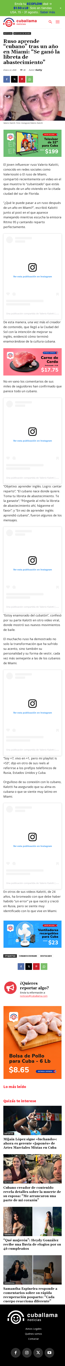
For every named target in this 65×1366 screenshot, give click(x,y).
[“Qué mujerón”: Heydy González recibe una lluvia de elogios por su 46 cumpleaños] (32, 1221)
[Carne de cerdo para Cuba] (32, 362)
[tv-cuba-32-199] (33, 155)
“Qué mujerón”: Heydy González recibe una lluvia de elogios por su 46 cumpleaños (32, 1244)
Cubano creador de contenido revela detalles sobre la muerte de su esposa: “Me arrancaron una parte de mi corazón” (32, 1194)
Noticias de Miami (22, 33)
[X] (14, 79)
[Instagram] (27, 1353)
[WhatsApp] (29, 79)
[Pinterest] (22, 79)
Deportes (8, 1133)
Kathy (38, 69)
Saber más (47, 12)
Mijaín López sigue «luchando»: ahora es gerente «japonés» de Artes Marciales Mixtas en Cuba (30, 1143)
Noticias (8, 33)
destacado (46, 956)
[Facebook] (6, 79)
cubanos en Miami (28, 956)
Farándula (9, 1234)
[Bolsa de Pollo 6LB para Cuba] (33, 1078)
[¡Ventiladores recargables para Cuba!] (33, 946)
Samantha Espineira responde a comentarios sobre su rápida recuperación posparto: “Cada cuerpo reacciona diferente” (30, 1295)
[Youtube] (49, 1353)
